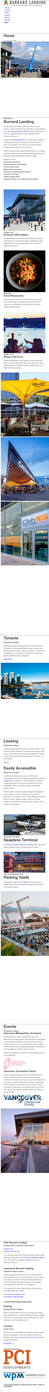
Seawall (9, 785)
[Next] (2, 634)
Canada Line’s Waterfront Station (33, 1257)
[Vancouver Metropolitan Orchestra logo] (14, 1069)
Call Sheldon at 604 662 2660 (13, 1297)
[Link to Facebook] (5, 30)
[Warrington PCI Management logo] (24, 1380)
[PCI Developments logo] (17, 1368)
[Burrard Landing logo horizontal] (24, 5)
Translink (28, 1260)
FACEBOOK (8, 1343)
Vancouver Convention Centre (17, 131)
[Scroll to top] (0, 1391)
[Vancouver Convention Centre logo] (22, 1105)
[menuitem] (24, 7)
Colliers (8, 1290)
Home (9, 35)
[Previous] (0, 634)
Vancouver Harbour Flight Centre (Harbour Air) (22, 845)
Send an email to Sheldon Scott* (14, 1294)
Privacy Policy (32, 1384)
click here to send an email (28, 1337)
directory (9, 653)
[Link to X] (5, 27)
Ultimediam (8, 1386)
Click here (22, 884)
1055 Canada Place (17, 140)
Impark (34, 156)
